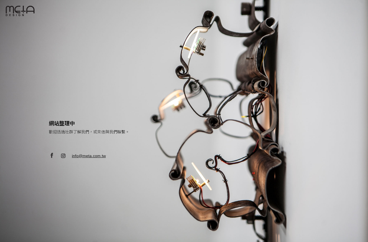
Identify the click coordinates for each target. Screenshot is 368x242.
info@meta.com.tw (89, 155)
